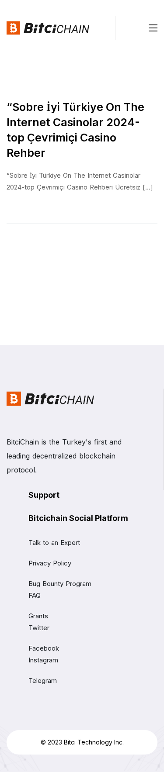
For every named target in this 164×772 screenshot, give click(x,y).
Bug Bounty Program (59, 583)
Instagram (43, 660)
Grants (38, 616)
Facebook (43, 648)
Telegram (42, 680)
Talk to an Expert (54, 542)
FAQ (34, 595)
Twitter (38, 628)
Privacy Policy (49, 563)
